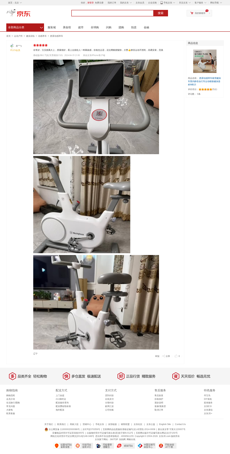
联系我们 (61, 424)
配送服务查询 (62, 402)
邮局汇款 (109, 406)
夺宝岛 (207, 395)
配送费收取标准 (63, 406)
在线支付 (109, 399)
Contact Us (180, 424)
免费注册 (99, 2)
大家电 (9, 410)
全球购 (95, 27)
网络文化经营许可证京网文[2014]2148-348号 (72, 436)
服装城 (52, 27)
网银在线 (131, 439)
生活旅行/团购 (13, 402)
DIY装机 (208, 399)
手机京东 (168, 2)
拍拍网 (122, 439)
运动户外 (18, 36)
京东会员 (140, 2)
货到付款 (109, 395)
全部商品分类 (25, 27)
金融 (146, 27)
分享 (168, 356)
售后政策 (159, 395)
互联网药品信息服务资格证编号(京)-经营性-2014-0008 (129, 429)
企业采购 (152, 2)
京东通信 (208, 410)
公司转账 (109, 410)
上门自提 (60, 395)
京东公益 (150, 424)
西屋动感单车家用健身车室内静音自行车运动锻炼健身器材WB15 (204, 81)
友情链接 (112, 424)
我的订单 (112, 2)
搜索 (161, 13)
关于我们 (48, 424)
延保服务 (208, 402)
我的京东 (124, 2)
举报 (157, 356)
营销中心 (87, 424)
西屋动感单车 (56, 36)
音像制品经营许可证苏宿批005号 (68, 433)
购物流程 (10, 395)
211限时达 (61, 399)
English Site (165, 424)
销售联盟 (125, 424)
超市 (81, 27)
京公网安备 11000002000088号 (64, 429)
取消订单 (159, 410)
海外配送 (60, 410)
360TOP (114, 439)
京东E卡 (208, 406)
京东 (30, 14)
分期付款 (109, 402)
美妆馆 (67, 27)
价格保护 (159, 399)
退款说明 (159, 402)
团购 (121, 27)
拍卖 (134, 27)
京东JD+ (208, 413)
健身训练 (30, 36)
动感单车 (42, 36)
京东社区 (138, 424)
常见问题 (10, 406)
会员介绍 (10, 399)
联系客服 (10, 413)
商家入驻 (74, 424)
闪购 (108, 27)
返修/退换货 (160, 406)
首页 (8, 36)
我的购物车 (200, 13)
